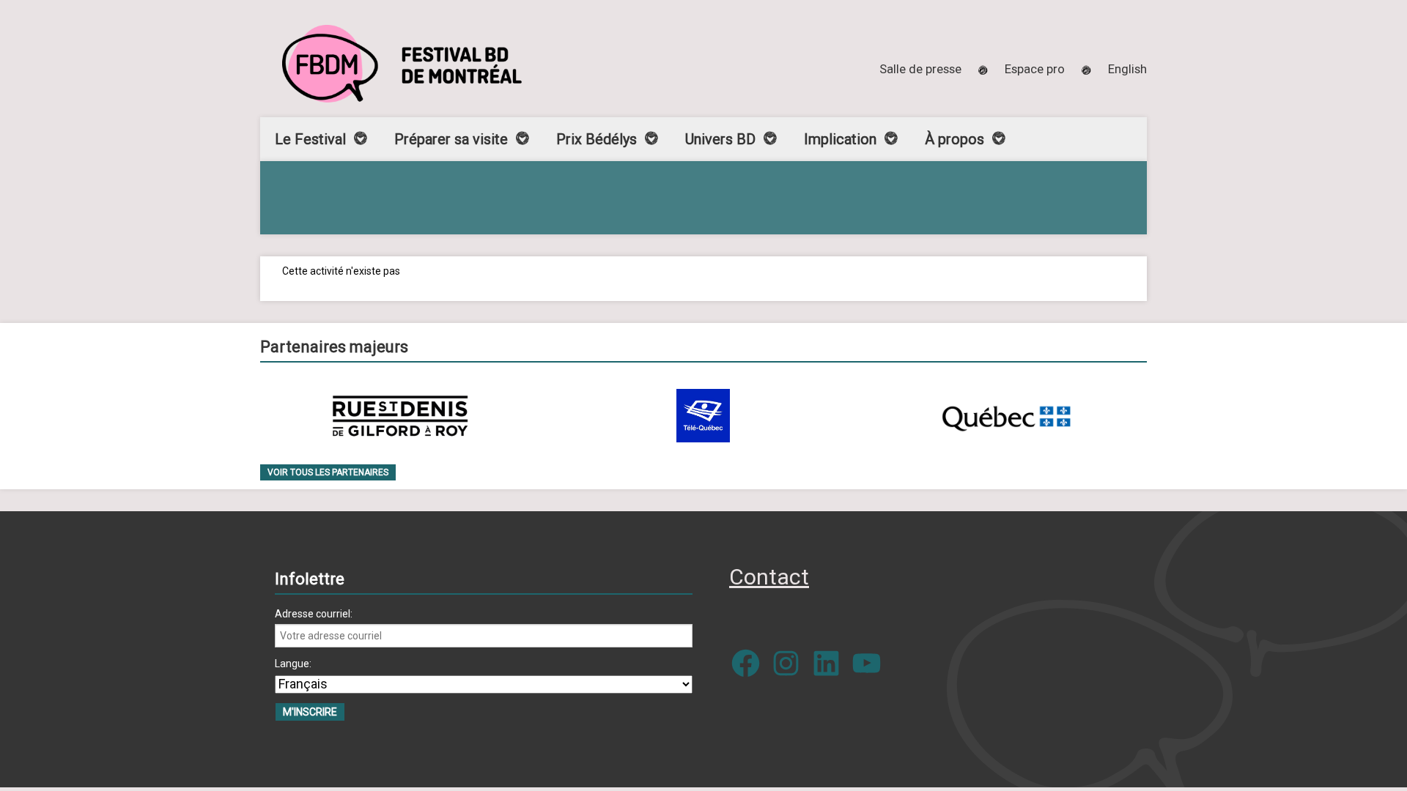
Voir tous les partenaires (327, 472)
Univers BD (720, 139)
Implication (840, 139)
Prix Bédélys (596, 139)
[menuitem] (1127, 69)
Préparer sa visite (451, 139)
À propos (954, 139)
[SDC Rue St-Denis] (400, 415)
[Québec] (1006, 415)
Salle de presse (920, 69)
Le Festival (310, 139)
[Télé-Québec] (703, 415)
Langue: (293, 663)
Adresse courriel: (313, 614)
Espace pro (1035, 69)
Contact (769, 577)
